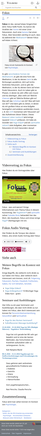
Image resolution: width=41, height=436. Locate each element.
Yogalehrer (21, 212)
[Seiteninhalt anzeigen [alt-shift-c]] (3, 18)
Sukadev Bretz (14, 215)
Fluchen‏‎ (15, 281)
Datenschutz (5, 433)
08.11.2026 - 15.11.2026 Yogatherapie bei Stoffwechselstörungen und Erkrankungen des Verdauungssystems (20, 356)
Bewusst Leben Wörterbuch (12, 418)
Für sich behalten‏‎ (16, 283)
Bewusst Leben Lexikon (12, 117)
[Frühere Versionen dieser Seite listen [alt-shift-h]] (34, 18)
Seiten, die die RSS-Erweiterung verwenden (18, 413)
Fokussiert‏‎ (6, 281)
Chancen (5, 98)
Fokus (5, 179)
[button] (21, 189)
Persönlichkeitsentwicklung (23, 313)
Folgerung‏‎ (35, 278)
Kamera (25, 32)
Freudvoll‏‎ (23, 281)
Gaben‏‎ (5, 283)
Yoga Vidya (17, 122)
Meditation (20, 37)
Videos (12, 120)
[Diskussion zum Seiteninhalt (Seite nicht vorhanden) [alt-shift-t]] (8, 18)
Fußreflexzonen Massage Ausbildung (20, 323)
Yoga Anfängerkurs (13, 291)
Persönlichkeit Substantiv (21, 415)
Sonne (15, 29)
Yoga (4, 220)
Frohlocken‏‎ (33, 281)
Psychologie (13, 67)
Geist (29, 79)
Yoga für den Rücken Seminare (18, 320)
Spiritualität (21, 316)
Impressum (27, 433)
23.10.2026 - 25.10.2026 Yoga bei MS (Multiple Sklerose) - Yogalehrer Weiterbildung (20, 328)
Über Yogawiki (17, 433)
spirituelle (35, 212)
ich (10, 112)
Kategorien (6, 411)
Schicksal (17, 101)
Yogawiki (12, 3)
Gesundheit (7, 316)
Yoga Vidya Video (12, 288)
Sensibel (27, 283)
